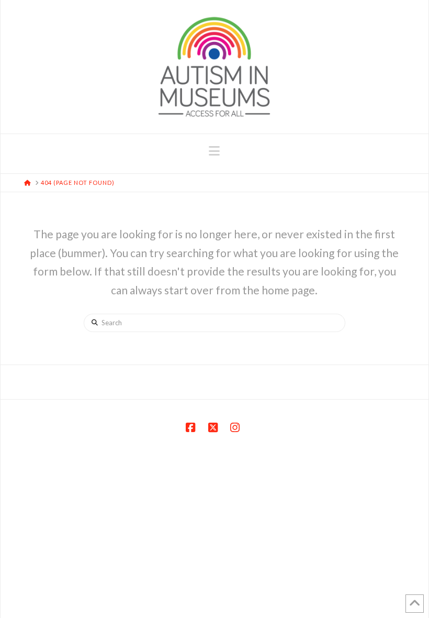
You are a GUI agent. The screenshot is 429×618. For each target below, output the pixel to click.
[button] (214, 151)
